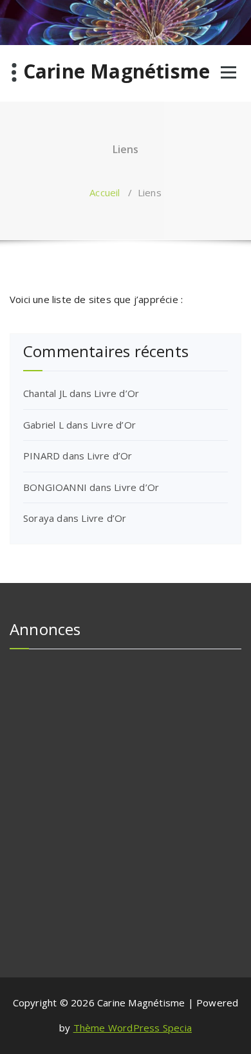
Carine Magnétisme (116, 71)
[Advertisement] (125, 784)
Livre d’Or (116, 393)
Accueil (104, 192)
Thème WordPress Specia (132, 1027)
